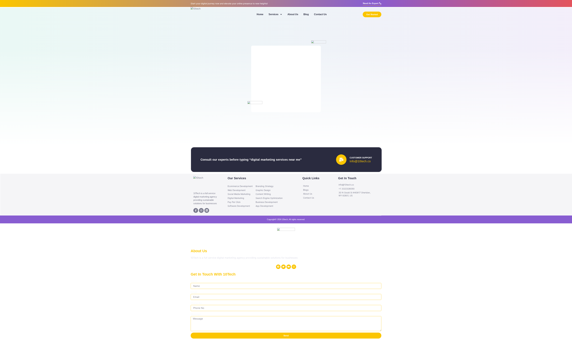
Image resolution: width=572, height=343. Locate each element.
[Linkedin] (206, 210)
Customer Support (361, 157)
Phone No (196, 303)
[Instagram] (201, 210)
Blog (306, 14)
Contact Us (320, 14)
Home (260, 14)
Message (196, 314)
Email (194, 292)
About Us (292, 14)
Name (194, 281)
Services (273, 14)
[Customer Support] (341, 159)
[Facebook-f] (195, 210)
